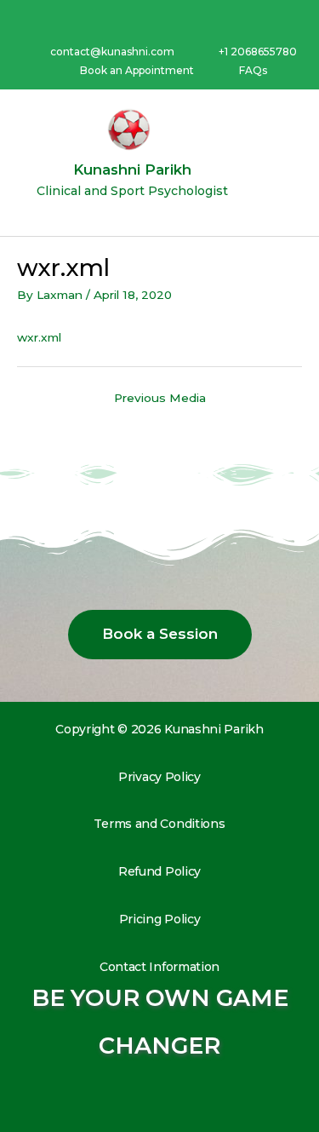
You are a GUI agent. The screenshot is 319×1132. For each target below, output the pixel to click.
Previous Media (160, 398)
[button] (290, 163)
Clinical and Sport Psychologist (132, 190)
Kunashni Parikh (132, 169)
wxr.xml (39, 337)
